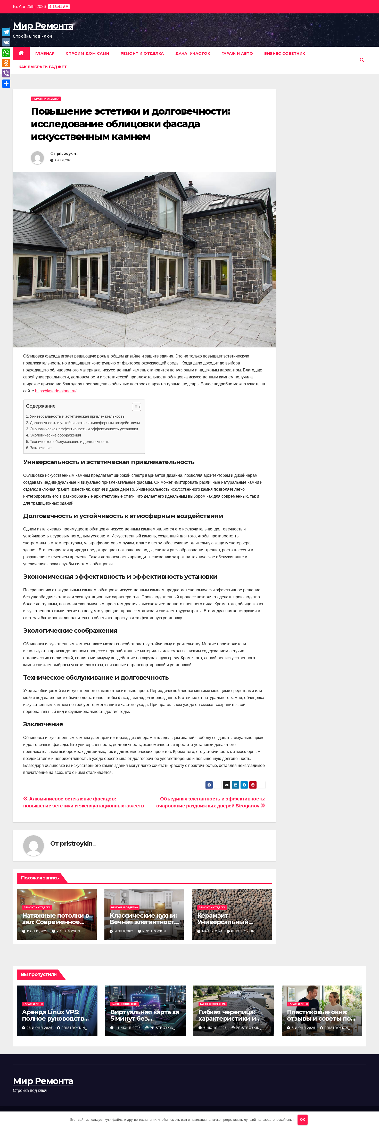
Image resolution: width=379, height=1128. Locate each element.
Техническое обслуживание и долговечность (69, 441)
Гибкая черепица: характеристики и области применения (233, 1018)
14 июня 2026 (128, 1028)
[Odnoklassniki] (6, 63)
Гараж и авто (237, 53)
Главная (45, 53)
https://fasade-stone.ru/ (55, 391)
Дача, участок (192, 53)
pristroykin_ (67, 153)
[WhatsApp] (6, 52)
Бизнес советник (284, 53)
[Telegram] (6, 32)
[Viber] (6, 73)
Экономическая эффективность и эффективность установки (84, 429)
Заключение (41, 448)
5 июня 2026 (304, 1028)
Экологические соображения (55, 435)
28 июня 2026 (40, 1028)
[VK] (6, 42)
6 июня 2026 (215, 1028)
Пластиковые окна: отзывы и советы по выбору (319, 1018)
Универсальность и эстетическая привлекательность (77, 416)
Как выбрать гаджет (43, 67)
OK (302, 1120)
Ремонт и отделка (142, 53)
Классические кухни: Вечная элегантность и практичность (143, 922)
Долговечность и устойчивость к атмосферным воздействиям (85, 422)
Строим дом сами (87, 53)
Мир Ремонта (43, 25)
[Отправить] (6, 83)
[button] (362, 60)
